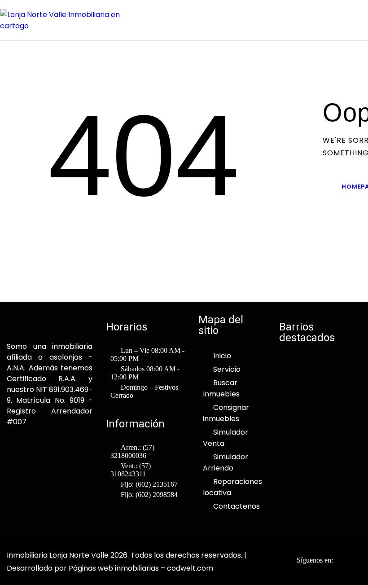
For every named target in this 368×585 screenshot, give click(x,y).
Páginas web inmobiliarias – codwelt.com (141, 568)
